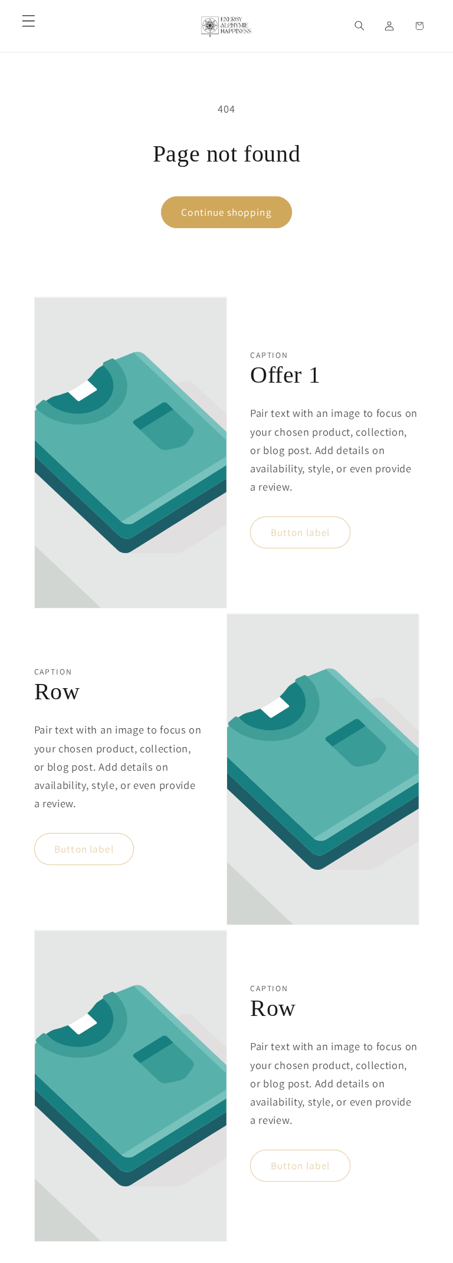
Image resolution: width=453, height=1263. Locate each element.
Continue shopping (226, 212)
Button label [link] (300, 532)
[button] (29, 21)
